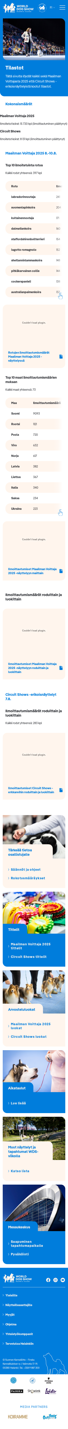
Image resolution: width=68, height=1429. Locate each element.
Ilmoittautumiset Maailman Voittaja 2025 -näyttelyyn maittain (32, 571)
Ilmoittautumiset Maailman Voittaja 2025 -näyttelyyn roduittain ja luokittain (32, 668)
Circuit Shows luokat (29, 1037)
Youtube (63, 1280)
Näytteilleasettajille (18, 1305)
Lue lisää (18, 1103)
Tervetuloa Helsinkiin (19, 1343)
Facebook (48, 1280)
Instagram (55, 1280)
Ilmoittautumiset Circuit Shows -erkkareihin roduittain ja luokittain (31, 790)
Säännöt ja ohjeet (26, 870)
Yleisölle (11, 1295)
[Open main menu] (62, 7)
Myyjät (10, 1314)
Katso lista (20, 1171)
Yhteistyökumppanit (19, 1334)
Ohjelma (11, 1324)
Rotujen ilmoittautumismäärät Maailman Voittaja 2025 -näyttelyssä (29, 356)
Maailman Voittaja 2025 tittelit (31, 946)
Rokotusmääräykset (28, 878)
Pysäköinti (20, 1254)
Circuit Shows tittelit (29, 957)
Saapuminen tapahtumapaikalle (27, 1244)
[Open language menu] (53, 7)
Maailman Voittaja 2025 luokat (31, 1026)
